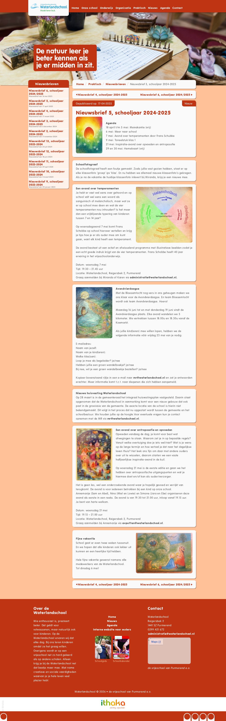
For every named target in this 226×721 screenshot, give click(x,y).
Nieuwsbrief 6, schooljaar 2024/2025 (165, 94)
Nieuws (153, 8)
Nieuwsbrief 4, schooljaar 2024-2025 (102, 94)
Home (75, 8)
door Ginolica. (2, 707)
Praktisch (94, 84)
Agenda (165, 8)
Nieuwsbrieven (116, 84)
